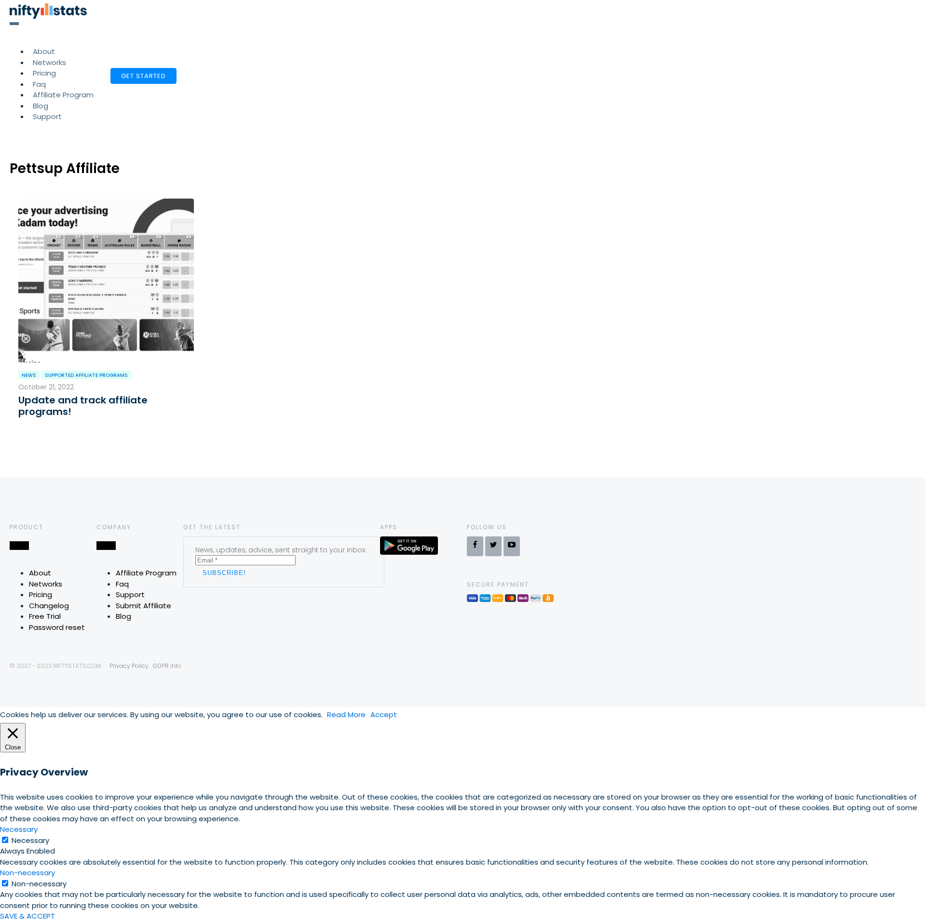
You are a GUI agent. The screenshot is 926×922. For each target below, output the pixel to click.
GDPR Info (167, 666)
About (40, 573)
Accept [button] (383, 714)
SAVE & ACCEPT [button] (27, 916)
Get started (143, 75)
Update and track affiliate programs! (83, 405)
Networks (45, 584)
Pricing (40, 594)
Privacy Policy (129, 666)
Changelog (49, 606)
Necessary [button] (19, 829)
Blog (123, 616)
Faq (122, 584)
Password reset (57, 627)
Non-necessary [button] (27, 873)
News (29, 375)
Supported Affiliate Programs (86, 375)
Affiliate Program (63, 95)
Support (47, 116)
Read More (346, 714)
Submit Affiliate (143, 606)
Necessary (30, 840)
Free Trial (45, 616)
